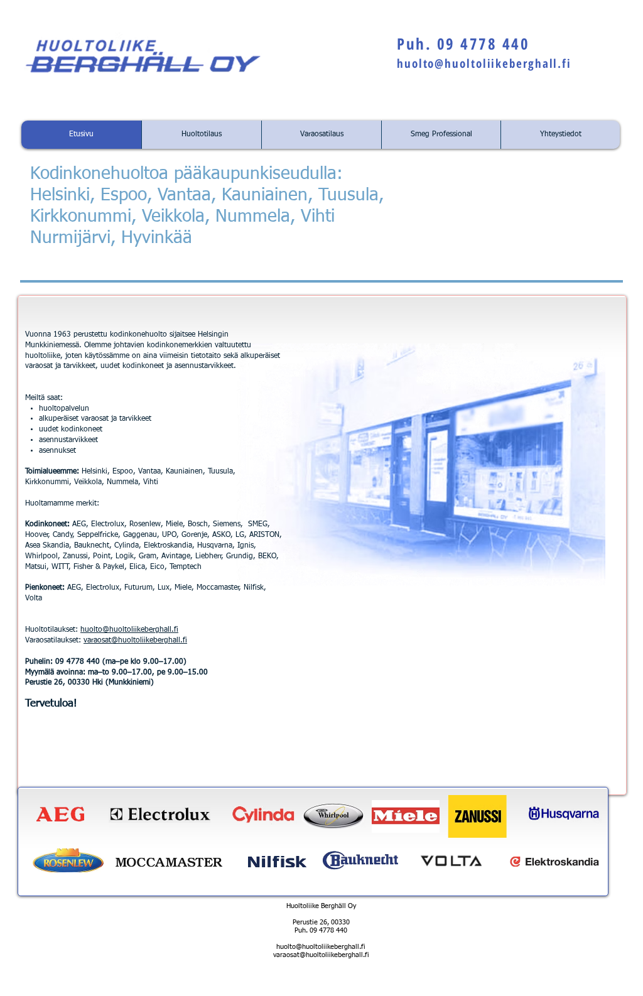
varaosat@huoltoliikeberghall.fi (135, 640)
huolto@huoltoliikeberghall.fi (484, 63)
